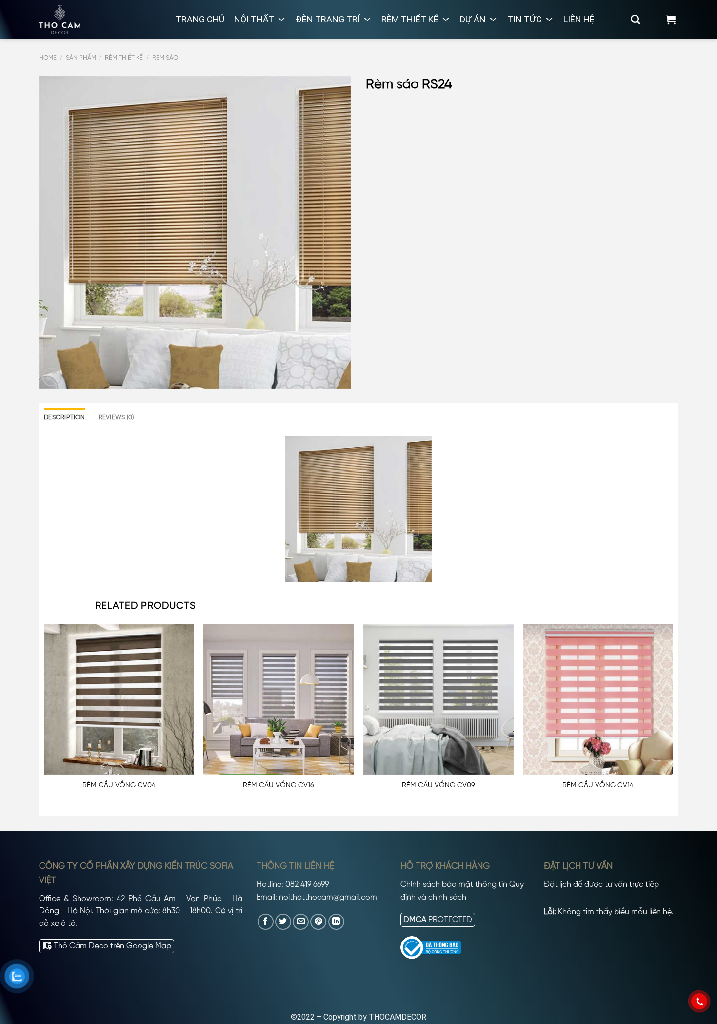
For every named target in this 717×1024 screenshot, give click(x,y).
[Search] (635, 19)
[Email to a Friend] (301, 922)
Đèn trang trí (328, 19)
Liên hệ (579, 19)
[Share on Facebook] (266, 922)
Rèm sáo (165, 58)
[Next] (672, 717)
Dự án (473, 19)
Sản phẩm (81, 58)
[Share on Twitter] (283, 922)
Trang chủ (200, 19)
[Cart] (670, 19)
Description (64, 417)
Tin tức (524, 19)
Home (48, 58)
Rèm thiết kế (409, 19)
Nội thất (254, 19)
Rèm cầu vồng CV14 (598, 785)
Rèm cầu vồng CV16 (278, 785)
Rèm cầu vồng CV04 (119, 785)
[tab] (64, 418)
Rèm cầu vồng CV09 (438, 785)
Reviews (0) (116, 417)
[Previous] (44, 717)
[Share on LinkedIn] (336, 922)
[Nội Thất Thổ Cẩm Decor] (97, 19)
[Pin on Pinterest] (318, 922)
